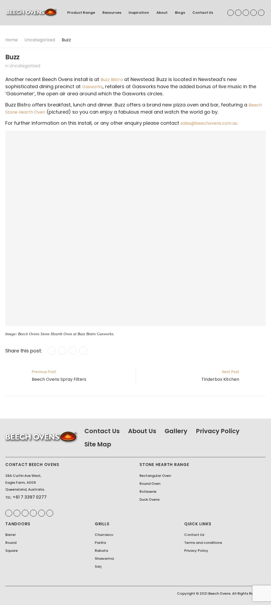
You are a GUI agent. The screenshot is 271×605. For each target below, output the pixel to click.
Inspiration (139, 12)
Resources (111, 12)
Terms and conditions (203, 542)
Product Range (81, 12)
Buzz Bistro (112, 80)
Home (11, 40)
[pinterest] (246, 13)
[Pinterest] (72, 351)
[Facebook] (51, 351)
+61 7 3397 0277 (29, 497)
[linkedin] (238, 13)
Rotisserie (147, 491)
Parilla (100, 542)
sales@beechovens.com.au (208, 123)
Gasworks (92, 87)
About (162, 12)
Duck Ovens (149, 499)
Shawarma (104, 558)
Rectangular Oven (155, 475)
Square (11, 550)
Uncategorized (39, 40)
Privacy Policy (218, 431)
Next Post (220, 375)
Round (10, 542)
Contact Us (202, 12)
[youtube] (253, 13)
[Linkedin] (83, 351)
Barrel (10, 534)
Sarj (98, 566)
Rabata (101, 550)
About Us (142, 431)
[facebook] (230, 13)
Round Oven (149, 483)
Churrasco (104, 534)
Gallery (176, 431)
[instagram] (261, 13)
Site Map (97, 444)
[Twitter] (62, 351)
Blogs (180, 12)
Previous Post (59, 375)
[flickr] (41, 513)
